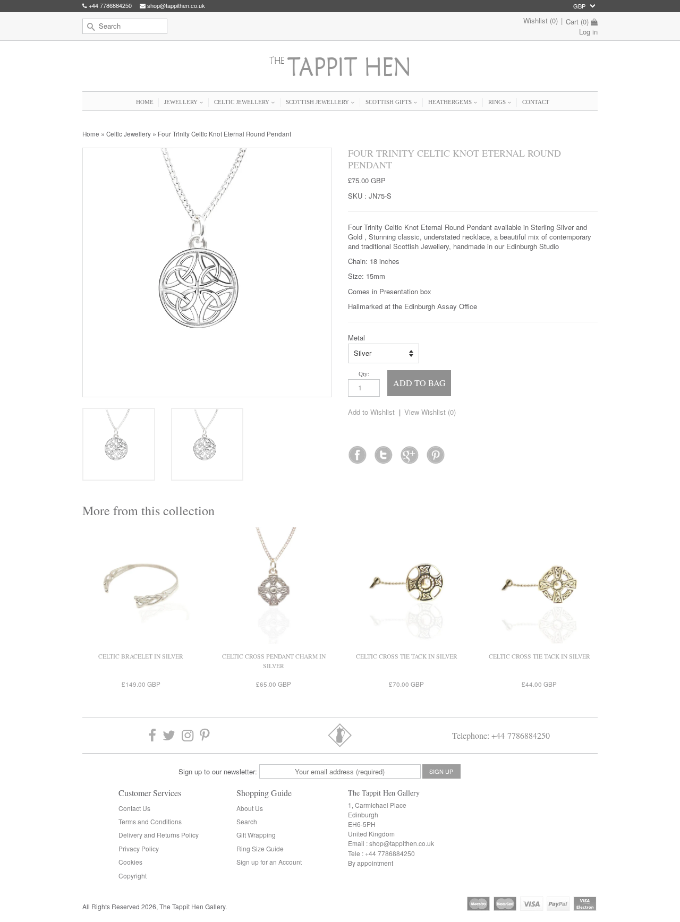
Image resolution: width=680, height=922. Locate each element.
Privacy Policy (138, 848)
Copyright (132, 875)
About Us (249, 808)
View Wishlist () (430, 412)
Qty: (364, 374)
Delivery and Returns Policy (158, 834)
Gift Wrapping (256, 834)
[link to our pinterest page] (205, 735)
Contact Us (134, 808)
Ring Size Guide (260, 848)
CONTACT (535, 102)
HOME (145, 102)
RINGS (497, 102)
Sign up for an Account (269, 861)
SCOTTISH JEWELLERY (318, 102)
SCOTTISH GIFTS (389, 102)
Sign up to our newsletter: (217, 771)
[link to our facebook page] (357, 451)
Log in (588, 32)
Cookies (130, 861)
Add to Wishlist (371, 412)
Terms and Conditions (150, 821)
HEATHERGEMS (450, 102)
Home (90, 134)
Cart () (577, 22)
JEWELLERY (181, 102)
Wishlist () (540, 20)
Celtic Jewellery (128, 134)
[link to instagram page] (188, 735)
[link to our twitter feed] (383, 451)
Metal (356, 338)
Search (246, 821)
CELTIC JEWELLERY (242, 102)
